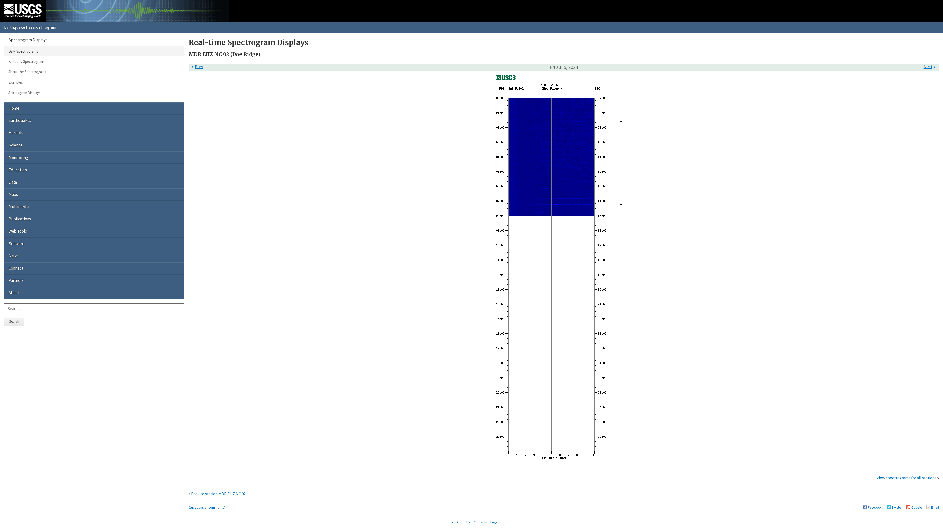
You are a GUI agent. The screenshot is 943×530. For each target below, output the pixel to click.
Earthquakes (20, 120)
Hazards (16, 132)
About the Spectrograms (27, 71)
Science (16, 145)
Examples (15, 82)
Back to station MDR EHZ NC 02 (218, 494)
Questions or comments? (207, 507)
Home (14, 108)
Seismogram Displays (24, 92)
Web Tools (18, 231)
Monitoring (18, 157)
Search (14, 321)
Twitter (897, 507)
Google (916, 507)
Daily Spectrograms (23, 51)
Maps (13, 194)
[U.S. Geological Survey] (23, 11)
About (14, 292)
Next (931, 66)
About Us (463, 522)
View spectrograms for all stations (906, 478)
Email (935, 507)
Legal (494, 522)
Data (13, 182)
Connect (16, 268)
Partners (16, 280)
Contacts (480, 522)
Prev (196, 66)
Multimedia (19, 206)
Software (16, 243)
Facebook (875, 507)
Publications (20, 219)
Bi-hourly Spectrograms (26, 61)
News (13, 256)
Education (18, 169)
